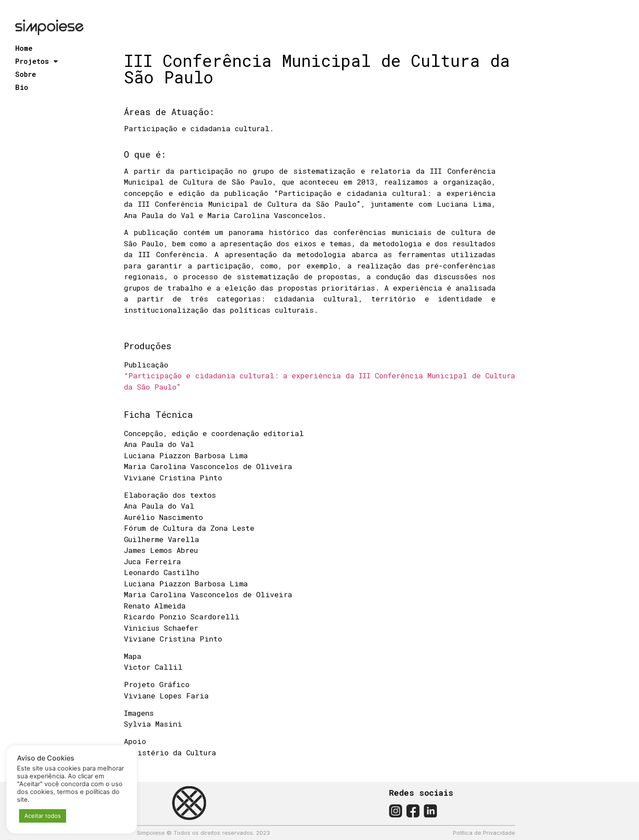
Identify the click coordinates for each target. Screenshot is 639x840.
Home (24, 48)
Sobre (25, 74)
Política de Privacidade (484, 832)
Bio (21, 87)
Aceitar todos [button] (42, 815)
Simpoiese (151, 832)
